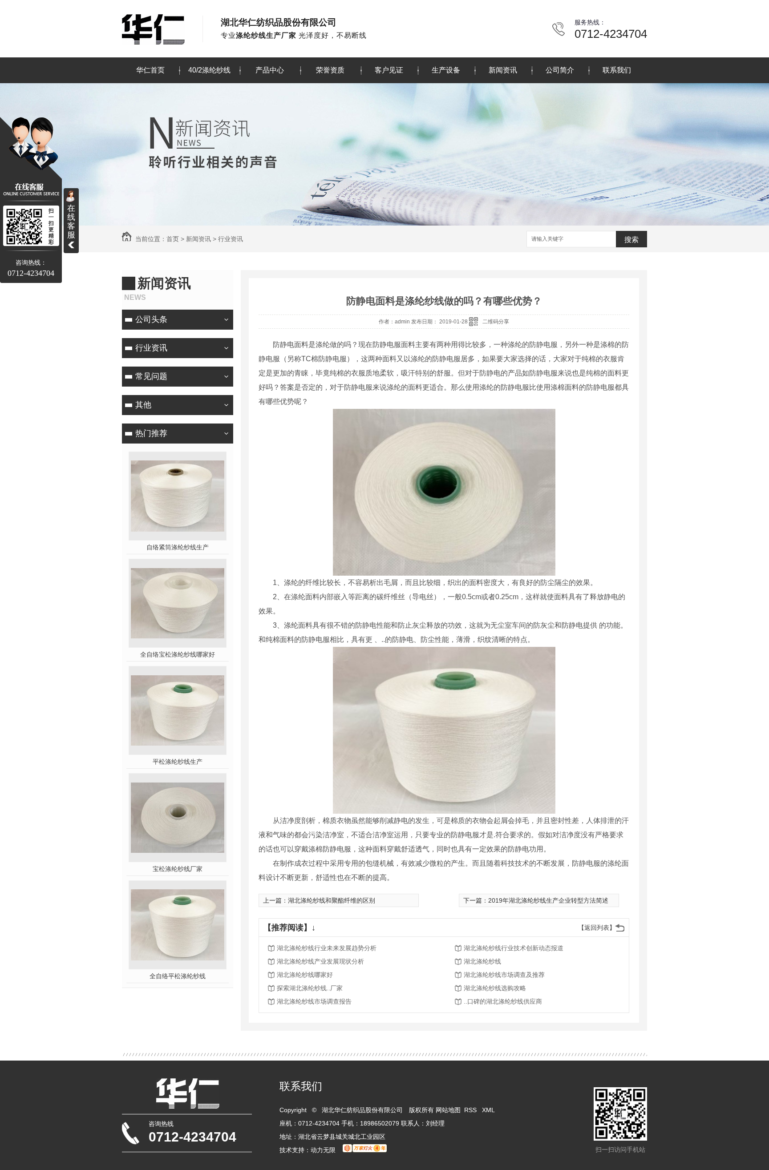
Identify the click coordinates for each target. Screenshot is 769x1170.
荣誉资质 (330, 70)
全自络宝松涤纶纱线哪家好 (177, 654)
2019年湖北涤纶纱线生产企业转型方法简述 (548, 900)
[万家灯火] (365, 1150)
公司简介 (560, 70)
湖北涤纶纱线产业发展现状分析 (320, 961)
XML (489, 1110)
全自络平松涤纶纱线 (178, 976)
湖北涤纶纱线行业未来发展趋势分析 (326, 948)
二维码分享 (495, 322)
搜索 (631, 239)
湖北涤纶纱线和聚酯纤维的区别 (331, 900)
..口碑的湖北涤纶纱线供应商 (503, 1001)
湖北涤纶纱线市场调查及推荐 (504, 974)
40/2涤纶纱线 (209, 70)
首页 (172, 238)
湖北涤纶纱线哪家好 (305, 974)
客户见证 (389, 70)
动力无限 (323, 1150)
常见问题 (151, 376)
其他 (143, 404)
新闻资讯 (503, 70)
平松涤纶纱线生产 (177, 761)
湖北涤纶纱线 (482, 961)
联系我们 (617, 70)
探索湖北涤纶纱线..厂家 (310, 988)
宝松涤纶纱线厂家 (177, 868)
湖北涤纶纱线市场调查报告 (314, 1001)
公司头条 (151, 319)
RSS (471, 1110)
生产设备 (446, 70)
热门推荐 (151, 433)
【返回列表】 (596, 927)
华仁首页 (150, 70)
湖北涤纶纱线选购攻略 (495, 988)
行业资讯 (230, 238)
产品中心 (269, 70)
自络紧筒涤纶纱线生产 (177, 547)
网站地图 (448, 1110)
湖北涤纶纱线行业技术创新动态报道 (513, 948)
